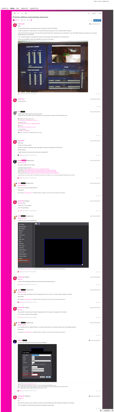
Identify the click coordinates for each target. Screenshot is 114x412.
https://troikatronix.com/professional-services (27, 120)
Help (17, 8)
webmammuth (21, 23)
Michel (19, 183)
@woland (20, 203)
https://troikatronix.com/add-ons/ (29, 171)
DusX (19, 111)
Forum (12, 8)
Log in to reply (97, 20)
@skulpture (21, 398)
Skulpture (20, 340)
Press (95, 1)
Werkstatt (24, 8)
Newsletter (34, 8)
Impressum (105, 1)
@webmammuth (31, 160)
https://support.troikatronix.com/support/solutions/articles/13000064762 (40, 170)
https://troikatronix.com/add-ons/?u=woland (47, 171)
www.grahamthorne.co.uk (30, 384)
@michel (20, 279)
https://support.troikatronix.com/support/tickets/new (29, 123)
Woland (19, 160)
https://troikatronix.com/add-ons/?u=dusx (27, 127)
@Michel (27, 277)
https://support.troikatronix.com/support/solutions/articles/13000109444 (43, 173)
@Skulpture (28, 396)
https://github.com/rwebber (23, 130)
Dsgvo (100, 1)
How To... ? (18, 20)
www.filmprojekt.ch (28, 192)
